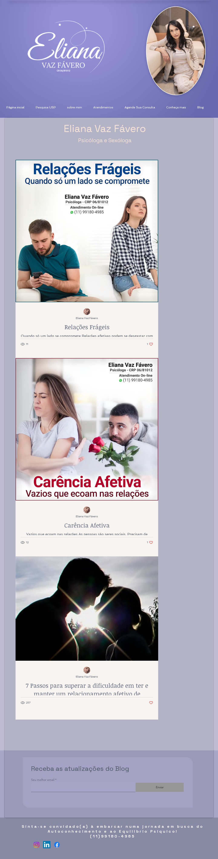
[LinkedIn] (46, 844)
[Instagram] (36, 844)
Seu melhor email (42, 779)
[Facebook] (57, 844)
